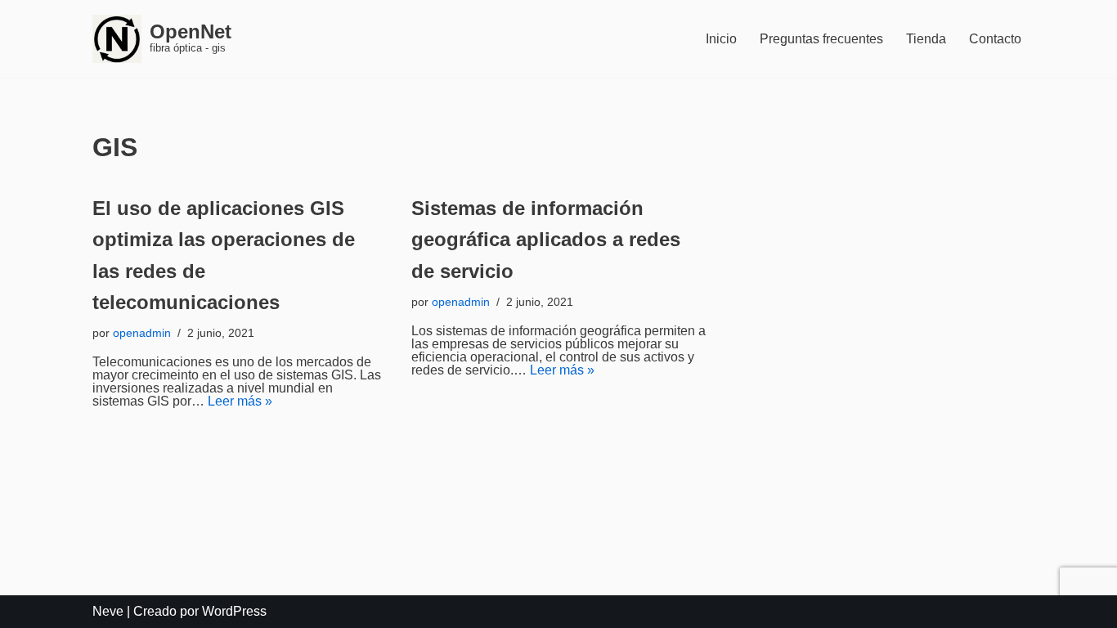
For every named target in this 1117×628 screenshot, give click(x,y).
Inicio (721, 39)
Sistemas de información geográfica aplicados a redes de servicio (545, 239)
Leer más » (240, 401)
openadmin (142, 332)
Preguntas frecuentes (821, 39)
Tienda (926, 39)
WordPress (234, 611)
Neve (107, 611)
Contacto (995, 39)
